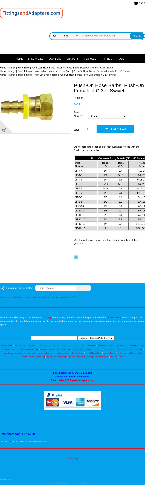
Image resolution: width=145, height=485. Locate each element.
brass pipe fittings (60, 345)
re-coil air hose (35, 357)
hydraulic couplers (61, 353)
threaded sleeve (102, 357)
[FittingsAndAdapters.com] (31, 13)
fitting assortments (47, 349)
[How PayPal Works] (72, 410)
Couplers (55, 59)
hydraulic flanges (77, 353)
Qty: (76, 129)
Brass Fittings (25, 71)
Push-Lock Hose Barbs (43, 67)
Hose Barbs (24, 67)
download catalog (9, 349)
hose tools (31, 353)
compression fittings (105, 345)
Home (19, 59)
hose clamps (8, 353)
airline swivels (19, 345)
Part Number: (79, 114)
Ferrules (90, 59)
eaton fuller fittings (26, 349)
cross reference (121, 345)
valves (121, 357)
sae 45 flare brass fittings (56, 357)
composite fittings (89, 345)
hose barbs (138, 349)
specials (71, 357)
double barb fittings (137, 345)
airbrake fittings (6, 345)
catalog (47, 317)
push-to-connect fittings (127, 353)
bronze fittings (74, 345)
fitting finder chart (64, 349)
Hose (120, 59)
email (10, 442)
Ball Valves (35, 59)
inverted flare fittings (93, 353)
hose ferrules (20, 353)
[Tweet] (76, 258)
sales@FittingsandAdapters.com (76, 380)
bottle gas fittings (44, 345)
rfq (44, 357)
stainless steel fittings (85, 357)
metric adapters (109, 353)
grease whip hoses (112, 349)
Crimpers (72, 59)
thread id (114, 357)
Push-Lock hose (115, 146)
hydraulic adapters (44, 353)
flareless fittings (78, 349)
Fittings (107, 59)
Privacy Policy (72, 459)
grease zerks (126, 349)
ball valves (31, 345)
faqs (37, 349)
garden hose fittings (95, 349)
